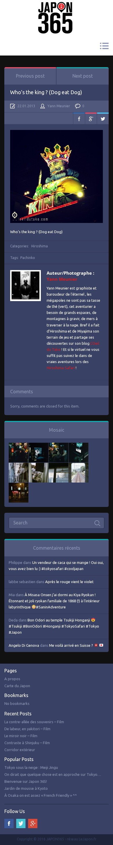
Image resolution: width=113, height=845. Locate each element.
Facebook (79, 118)
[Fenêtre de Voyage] (78, 466)
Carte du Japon (17, 686)
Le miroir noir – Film (20, 736)
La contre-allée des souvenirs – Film (34, 722)
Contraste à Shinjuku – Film (27, 743)
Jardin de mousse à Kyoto (26, 788)
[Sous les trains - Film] (18, 486)
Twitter (103, 118)
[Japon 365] (56, 9)
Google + (32, 823)
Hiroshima (39, 246)
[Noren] (58, 466)
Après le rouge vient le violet (69, 582)
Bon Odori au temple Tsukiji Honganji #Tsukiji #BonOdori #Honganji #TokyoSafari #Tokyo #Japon (54, 626)
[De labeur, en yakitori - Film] (38, 446)
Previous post (30, 75)
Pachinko (27, 258)
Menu (104, 46)
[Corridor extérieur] (18, 466)
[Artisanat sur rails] (38, 466)
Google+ (91, 118)
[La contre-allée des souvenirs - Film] (18, 446)
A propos (12, 679)
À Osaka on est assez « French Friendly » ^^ (40, 795)
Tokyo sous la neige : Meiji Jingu (31, 767)
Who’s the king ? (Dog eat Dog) (46, 92)
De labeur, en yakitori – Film (27, 729)
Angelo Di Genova (24, 645)
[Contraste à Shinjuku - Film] (78, 446)
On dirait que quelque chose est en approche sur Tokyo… (52, 774)
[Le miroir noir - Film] (58, 446)
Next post (82, 75)
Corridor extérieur (19, 750)
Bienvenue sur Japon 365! (25, 781)
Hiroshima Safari (61, 368)
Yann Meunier (59, 106)
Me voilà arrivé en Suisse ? (71, 645)
